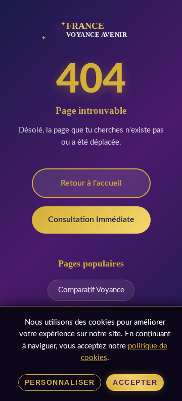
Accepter (135, 382)
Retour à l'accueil (91, 183)
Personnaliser (60, 382)
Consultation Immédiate (91, 219)
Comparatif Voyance (91, 290)
